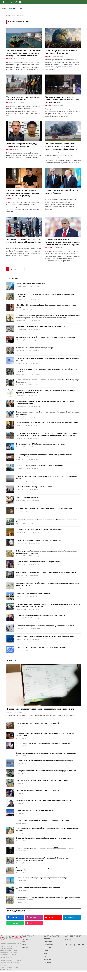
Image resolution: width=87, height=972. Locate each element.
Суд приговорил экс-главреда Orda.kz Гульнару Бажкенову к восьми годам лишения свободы (47, 829)
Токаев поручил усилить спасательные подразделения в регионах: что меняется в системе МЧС (46, 869)
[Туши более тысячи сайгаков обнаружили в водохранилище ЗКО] (10, 328)
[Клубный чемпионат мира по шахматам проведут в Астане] (10, 564)
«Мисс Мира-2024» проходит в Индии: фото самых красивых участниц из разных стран (46, 306)
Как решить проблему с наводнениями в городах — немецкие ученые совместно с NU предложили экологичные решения (48, 605)
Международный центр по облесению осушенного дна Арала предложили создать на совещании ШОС (47, 584)
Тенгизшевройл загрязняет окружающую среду (34, 348)
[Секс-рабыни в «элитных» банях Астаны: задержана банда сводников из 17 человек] (10, 574)
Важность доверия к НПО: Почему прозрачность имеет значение (40, 444)
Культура (47, 947)
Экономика (48, 944)
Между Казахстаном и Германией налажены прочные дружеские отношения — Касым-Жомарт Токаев (45, 402)
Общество (48, 959)
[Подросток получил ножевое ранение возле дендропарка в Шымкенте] (10, 745)
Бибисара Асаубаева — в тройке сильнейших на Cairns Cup (37, 790)
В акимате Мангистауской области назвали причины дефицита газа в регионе (45, 626)
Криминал (48, 962)
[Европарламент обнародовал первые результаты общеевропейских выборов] (10, 639)
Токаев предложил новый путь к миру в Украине (61, 191)
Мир (45, 953)
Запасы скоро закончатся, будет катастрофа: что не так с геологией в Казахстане (46, 337)
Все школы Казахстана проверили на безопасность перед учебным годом (43, 838)
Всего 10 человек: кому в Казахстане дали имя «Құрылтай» (38, 723)
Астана (8, 198)
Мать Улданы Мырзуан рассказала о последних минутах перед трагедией (43, 801)
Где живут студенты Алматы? (27, 497)
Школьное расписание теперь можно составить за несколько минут (40, 709)
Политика (48, 941)
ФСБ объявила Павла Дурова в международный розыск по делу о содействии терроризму (23, 193)
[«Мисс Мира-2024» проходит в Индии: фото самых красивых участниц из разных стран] (10, 307)
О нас (24, 944)
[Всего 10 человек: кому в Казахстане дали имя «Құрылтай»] (10, 725)
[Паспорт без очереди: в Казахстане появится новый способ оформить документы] (10, 773)
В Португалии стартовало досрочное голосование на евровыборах (41, 647)
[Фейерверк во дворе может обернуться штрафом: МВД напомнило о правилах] (10, 850)
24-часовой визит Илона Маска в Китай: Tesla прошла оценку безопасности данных (47, 423)
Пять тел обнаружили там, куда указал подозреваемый (22, 145)
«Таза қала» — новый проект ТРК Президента (33, 594)
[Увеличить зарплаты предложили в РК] (10, 286)
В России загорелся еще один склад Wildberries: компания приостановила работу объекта (61, 146)
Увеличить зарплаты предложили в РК (30, 284)
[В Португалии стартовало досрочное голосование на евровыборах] (10, 649)
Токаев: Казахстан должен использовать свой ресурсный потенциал (41, 781)
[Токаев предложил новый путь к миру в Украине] (63, 178)
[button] (21, 8)
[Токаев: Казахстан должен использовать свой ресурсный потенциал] (10, 783)
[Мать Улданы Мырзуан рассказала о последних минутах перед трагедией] (10, 803)
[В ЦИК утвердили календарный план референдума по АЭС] (10, 542)
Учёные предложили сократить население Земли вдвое (61, 51)
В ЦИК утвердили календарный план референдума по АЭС (38, 540)
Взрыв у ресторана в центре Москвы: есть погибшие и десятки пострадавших (62, 100)
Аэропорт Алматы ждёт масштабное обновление (34, 810)
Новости (48, 247)
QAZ (23, 941)
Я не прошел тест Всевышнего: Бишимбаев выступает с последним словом (44, 508)
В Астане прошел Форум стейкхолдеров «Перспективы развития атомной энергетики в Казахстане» (44, 456)
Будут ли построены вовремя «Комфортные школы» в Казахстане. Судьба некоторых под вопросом (48, 413)
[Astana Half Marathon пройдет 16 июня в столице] (10, 489)
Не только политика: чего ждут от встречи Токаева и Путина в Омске (23, 240)
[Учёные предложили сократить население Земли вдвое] (63, 38)
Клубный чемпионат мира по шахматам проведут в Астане (38, 562)
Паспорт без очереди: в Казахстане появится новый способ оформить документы (46, 771)
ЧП (45, 956)
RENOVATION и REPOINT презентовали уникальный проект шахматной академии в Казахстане (47, 370)
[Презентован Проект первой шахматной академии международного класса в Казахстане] (10, 296)
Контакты (26, 947)
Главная (9, 59)
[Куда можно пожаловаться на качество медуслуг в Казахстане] (10, 467)
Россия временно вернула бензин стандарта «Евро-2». (23, 98)
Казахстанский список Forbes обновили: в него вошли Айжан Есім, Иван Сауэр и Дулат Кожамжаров (48, 381)
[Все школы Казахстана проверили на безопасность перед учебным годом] (10, 840)
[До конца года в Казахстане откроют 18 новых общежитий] (10, 890)
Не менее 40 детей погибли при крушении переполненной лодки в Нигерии (44, 761)
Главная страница (12, 15)
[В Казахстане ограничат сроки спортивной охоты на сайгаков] (10, 532)
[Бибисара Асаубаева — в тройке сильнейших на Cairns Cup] (10, 792)
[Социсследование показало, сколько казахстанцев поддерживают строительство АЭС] (10, 521)
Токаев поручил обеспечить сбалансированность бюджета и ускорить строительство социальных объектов (48, 899)
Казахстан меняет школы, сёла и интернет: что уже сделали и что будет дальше (46, 753)
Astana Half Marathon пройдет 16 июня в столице (34, 487)
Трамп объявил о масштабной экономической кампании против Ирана (42, 820)
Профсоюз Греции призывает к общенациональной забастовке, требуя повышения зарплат (47, 360)
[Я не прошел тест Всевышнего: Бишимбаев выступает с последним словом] (10, 510)
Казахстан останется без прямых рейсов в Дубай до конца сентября (41, 878)
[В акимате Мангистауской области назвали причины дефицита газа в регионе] (10, 628)
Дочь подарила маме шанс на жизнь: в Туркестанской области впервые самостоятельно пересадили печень (42, 859)
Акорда (48, 196)
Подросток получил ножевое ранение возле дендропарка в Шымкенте (43, 743)
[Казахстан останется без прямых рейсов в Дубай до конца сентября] (10, 880)
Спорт (46, 950)
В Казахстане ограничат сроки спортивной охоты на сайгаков (39, 530)
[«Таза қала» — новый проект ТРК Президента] (10, 596)
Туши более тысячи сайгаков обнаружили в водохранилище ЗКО (40, 326)
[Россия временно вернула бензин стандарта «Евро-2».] (24, 84)
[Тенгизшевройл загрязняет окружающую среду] (10, 350)
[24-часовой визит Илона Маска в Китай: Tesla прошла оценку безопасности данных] (10, 425)
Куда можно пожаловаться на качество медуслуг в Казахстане (39, 465)
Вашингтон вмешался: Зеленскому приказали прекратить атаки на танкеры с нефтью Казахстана (23, 53)
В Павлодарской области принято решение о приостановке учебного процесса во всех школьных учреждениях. (47, 552)
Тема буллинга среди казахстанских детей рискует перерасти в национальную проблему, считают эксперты (45, 392)
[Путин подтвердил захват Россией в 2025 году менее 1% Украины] (10, 617)
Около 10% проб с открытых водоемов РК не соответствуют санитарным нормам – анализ (47, 477)
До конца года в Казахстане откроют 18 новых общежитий (38, 888)
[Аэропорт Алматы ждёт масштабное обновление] (10, 812)
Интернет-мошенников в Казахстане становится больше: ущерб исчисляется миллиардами (45, 734)
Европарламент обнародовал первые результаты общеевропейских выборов (45, 637)
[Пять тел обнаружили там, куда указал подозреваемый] (24, 131)
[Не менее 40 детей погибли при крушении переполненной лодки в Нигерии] (10, 763)
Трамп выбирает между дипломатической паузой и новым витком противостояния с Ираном (62, 242)
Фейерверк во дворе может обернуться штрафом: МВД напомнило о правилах (45, 848)
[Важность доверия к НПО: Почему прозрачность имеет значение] (10, 446)
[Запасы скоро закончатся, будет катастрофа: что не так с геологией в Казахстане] (10, 339)
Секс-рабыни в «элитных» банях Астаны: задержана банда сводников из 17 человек (47, 572)
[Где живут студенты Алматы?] (10, 499)
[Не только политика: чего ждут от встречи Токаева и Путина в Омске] (24, 227)
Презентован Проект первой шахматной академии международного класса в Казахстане (45, 295)
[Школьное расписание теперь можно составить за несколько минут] (43, 685)
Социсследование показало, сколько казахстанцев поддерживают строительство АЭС (47, 520)
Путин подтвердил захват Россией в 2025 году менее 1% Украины (40, 615)
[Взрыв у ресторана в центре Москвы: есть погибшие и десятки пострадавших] (63, 84)
